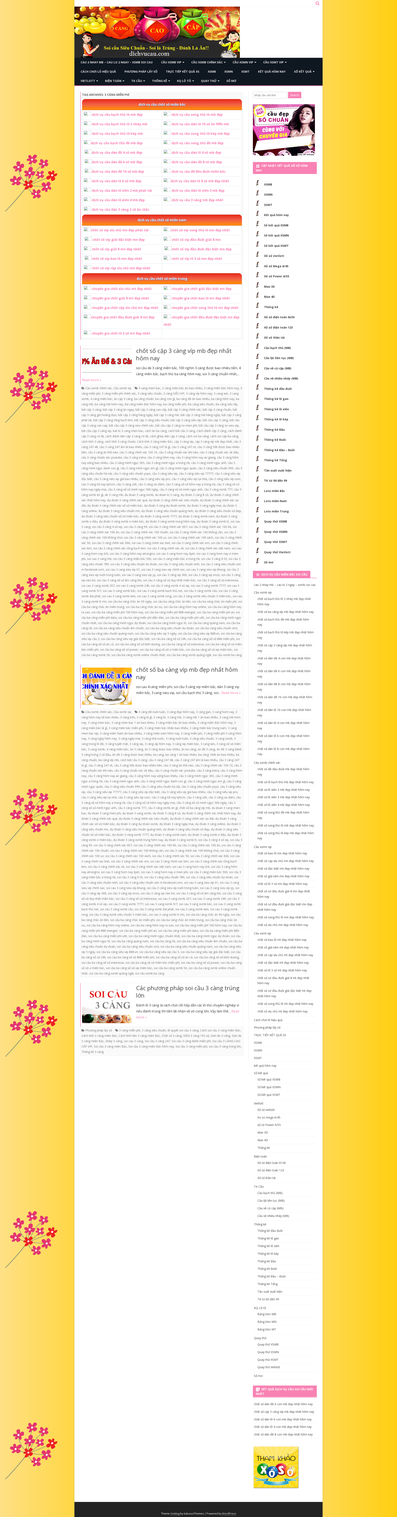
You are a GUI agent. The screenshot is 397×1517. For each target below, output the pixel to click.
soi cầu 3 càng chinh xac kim (169, 861)
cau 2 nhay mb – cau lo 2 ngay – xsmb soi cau (117, 62)
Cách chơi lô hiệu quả (98, 71)
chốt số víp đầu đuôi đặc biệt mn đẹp (202, 249)
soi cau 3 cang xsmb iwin (118, 596)
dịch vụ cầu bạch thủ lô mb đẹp (117, 114)
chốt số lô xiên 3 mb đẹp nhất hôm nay (283, 797)
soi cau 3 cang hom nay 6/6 (190, 867)
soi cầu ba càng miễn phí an (215, 612)
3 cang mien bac (149, 388)
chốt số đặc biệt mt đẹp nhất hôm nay (283, 963)
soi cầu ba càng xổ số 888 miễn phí (211, 639)
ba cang (158, 755)
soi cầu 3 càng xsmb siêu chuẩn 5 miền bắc (202, 596)
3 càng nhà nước (153, 738)
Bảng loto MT (266, 1329)
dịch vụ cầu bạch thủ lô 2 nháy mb (119, 124)
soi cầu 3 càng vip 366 (172, 575)
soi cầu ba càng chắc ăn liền (172, 601)
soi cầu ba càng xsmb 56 (170, 968)
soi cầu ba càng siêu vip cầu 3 (159, 952)
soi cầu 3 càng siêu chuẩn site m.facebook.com (150, 882)
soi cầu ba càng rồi (162, 941)
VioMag (174, 1513)
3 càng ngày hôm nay (102, 738)
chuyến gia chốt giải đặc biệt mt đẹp (202, 288)
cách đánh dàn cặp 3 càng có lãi (126, 436)
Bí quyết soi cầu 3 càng (182, 1030)
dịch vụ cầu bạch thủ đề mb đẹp (117, 143)
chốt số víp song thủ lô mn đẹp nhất (200, 230)
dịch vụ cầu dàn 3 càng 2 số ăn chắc (120, 209)
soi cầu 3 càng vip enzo (204, 575)
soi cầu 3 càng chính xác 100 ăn (199, 845)
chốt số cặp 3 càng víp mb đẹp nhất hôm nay (184, 354)
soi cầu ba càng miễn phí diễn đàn (141, 618)
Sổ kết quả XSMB (276, 225)
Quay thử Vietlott (277, 552)
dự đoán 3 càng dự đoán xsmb (164, 505)
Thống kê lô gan (276, 399)
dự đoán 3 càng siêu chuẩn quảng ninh (167, 511)
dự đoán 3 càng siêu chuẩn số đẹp (218, 511)
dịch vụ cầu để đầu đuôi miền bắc (199, 171)
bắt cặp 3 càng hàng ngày (135, 415)
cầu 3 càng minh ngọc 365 (126, 463)
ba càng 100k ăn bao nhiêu (216, 755)
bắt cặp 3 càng (91, 409)
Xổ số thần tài (274, 337)
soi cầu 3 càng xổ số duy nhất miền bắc (169, 580)
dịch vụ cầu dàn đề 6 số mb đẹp (117, 162)
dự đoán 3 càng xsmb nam (196, 516)
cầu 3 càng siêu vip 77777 (196, 473)
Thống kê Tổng (275, 460)
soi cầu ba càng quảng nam (206, 623)
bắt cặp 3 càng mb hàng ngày (200, 415)
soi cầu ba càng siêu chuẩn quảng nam (107, 633)
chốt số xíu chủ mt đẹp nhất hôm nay (282, 1011)
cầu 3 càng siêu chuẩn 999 (215, 468)
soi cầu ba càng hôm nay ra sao (152, 925)
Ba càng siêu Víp (226, 404)
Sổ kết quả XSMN (276, 235)
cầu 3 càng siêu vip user (224, 479)
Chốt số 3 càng (172, 1036)
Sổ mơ (231, 81)
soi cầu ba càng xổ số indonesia (182, 644)
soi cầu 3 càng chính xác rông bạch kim (119, 548)
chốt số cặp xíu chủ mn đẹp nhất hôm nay (285, 861)
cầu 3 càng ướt (127, 484)
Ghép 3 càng (113, 1041)
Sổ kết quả (303, 71)
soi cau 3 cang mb (99, 559)
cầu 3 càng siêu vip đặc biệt (141, 792)
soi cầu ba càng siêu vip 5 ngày (155, 633)
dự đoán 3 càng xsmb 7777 (158, 516)
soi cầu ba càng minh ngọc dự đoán (122, 623)
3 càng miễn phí (191, 733)
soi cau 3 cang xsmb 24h (132, 586)
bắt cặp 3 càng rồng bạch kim (113, 420)
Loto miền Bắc (274, 491)
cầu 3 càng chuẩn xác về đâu (219, 452)
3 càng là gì (144, 717)
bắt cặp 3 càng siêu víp (186, 420)
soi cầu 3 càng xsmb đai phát (154, 909)
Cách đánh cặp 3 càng (211, 431)
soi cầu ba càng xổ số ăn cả (174, 957)
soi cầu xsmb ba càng (227, 655)
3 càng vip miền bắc (185, 744)
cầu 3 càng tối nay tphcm (98, 484)
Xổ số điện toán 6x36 (279, 317)
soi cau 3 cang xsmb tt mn (166, 914)
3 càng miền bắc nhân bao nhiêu (166, 728)
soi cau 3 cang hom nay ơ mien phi (164, 872)
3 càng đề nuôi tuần (152, 712)
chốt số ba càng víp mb (194, 808)
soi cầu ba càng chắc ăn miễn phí (214, 601)
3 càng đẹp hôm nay (180, 712)
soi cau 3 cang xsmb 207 (98, 586)
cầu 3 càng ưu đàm (151, 484)
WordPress (229, 1513)
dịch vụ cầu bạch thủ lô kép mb (117, 133)
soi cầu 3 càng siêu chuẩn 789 (164, 877)
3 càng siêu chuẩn (150, 393)
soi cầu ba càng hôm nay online (185, 607)
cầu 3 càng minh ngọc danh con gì (163, 781)
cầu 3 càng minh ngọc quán (178, 468)
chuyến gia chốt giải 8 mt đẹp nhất (120, 298)
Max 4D (269, 297)
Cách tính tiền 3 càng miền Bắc (139, 1036)
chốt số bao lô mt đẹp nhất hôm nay (281, 940)
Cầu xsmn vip (243, 62)
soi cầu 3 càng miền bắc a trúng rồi (176, 559)
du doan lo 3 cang (167, 495)
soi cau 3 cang (133, 1041)
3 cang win (221, 393)
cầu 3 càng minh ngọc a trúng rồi (168, 463)
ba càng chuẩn (144, 399)
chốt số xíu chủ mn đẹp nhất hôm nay (282, 925)
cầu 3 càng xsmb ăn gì (163, 808)
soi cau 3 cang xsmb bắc (119, 591)
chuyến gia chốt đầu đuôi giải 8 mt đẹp (123, 317)
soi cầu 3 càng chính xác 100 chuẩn (144, 532)
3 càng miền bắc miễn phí (126, 728)
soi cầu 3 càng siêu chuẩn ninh (179, 564)
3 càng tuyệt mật (116, 744)
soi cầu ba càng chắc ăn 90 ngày (130, 601)
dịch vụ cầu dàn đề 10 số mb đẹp (118, 171)
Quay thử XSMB (275, 521)
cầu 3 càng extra (135, 457)
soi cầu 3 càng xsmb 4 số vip (170, 586)
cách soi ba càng (197, 436)
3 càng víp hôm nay (199, 393)
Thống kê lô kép (276, 419)
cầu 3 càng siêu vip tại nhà (189, 479)
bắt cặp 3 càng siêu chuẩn (151, 420)
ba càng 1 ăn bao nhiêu (181, 755)
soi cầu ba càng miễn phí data (178, 931)
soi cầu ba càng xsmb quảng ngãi (189, 655)
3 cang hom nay (223, 712)
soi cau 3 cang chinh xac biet (151, 543)
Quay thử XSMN (275, 532)
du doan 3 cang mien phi (104, 813)
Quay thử (208, 81)
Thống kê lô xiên (276, 409)
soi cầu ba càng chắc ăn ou (144, 607)
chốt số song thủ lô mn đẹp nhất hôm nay (285, 917)
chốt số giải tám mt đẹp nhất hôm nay (283, 947)
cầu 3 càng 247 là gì (157, 447)
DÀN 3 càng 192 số (196, 1036)
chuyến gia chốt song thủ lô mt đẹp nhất (205, 307)
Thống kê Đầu (274, 430)
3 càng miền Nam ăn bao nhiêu (121, 733)
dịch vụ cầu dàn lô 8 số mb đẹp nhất (200, 181)
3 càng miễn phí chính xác (119, 393)
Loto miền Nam (275, 501)
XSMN (228, 71)
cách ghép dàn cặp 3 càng (167, 436)
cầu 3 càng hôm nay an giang (195, 457)
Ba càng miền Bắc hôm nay (143, 404)
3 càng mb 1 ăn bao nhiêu (200, 717)
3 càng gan (203, 712)
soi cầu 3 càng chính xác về (165, 548)
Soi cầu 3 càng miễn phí (191, 1046)
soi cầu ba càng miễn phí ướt (184, 618)
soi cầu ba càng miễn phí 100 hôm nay (117, 612)
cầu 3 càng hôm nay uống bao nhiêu (153, 776)
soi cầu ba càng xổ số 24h (168, 639)
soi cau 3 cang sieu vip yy (138, 575)
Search (294, 95)
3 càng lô (159, 717)
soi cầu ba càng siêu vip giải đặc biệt (125, 639)
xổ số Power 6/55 (269, 1125)
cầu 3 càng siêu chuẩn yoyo (132, 473)
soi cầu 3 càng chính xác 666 (111, 543)
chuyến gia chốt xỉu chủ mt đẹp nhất (122, 288)
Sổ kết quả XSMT (276, 246)
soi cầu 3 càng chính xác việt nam (207, 548)
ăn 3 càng (136, 749)
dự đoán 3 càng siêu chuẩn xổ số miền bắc (110, 516)
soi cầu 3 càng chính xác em (190, 543)
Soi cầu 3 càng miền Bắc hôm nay (151, 1046)
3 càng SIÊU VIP (173, 393)
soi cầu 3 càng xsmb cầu (200, 591)
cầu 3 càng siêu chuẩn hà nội (160, 787)
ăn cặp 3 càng (123, 399)
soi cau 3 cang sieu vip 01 (123, 569)
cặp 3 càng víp (183, 441)
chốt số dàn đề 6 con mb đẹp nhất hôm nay (283, 1404)
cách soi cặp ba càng (224, 436)
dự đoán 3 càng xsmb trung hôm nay (170, 521)
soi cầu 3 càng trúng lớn (225, 1046)
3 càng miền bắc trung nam (208, 728)
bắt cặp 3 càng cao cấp (150, 409)
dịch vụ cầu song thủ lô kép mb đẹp (201, 133)
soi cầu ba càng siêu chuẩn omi (216, 628)
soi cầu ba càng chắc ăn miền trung (179, 920)
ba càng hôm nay (222, 399)
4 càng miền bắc (101, 399)
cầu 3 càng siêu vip (164, 473)
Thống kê (159, 81)
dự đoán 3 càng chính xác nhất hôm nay (209, 813)
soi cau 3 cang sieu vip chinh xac (163, 569)
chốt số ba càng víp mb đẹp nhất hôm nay (187, 673)
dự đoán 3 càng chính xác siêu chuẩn (173, 500)
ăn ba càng (188, 749)
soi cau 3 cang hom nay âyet (175, 554)
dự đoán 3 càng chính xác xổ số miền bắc (114, 505)
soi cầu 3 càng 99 (135, 527)
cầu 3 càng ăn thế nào (103, 452)
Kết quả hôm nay (276, 215)
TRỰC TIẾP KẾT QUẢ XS (182, 71)
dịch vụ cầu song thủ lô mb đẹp (197, 114)
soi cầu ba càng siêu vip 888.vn (198, 633)
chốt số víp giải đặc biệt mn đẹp (119, 239)
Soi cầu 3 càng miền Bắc (110, 1046)
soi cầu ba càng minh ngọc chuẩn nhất (154, 936)
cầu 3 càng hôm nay (161, 457)
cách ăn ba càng (156, 431)
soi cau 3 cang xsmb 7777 (208, 586)
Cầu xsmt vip (273, 62)
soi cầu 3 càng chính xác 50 (170, 856)
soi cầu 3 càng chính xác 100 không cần (196, 532)
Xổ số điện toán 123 (278, 327)
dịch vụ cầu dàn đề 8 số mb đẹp (197, 162)
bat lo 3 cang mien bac (128, 431)
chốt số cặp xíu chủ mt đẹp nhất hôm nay (285, 955)
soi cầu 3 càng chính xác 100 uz (145, 537)
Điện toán (113, 81)
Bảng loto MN (266, 1322)
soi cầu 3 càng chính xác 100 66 (210, 527)
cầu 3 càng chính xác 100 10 (138, 452)
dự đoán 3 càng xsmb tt (213, 521)
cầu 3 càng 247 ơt (184, 447)
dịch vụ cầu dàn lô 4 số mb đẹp (196, 152)
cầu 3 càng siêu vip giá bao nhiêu (116, 479)
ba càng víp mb (108, 760)
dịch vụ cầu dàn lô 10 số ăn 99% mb (200, 124)
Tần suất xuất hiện (278, 470)
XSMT (245, 71)
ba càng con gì (165, 399)
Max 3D (269, 287)
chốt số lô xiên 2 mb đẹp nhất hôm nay (283, 790)
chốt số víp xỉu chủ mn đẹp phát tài (120, 230)
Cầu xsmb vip (171, 62)
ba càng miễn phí (174, 404)
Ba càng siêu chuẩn (201, 404)
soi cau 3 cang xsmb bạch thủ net (159, 591)
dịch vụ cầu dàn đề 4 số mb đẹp (117, 152)
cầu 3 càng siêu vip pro (155, 479)
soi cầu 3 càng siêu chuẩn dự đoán (133, 564)
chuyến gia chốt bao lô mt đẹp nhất (201, 298)
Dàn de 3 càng (220, 1036)
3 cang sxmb (223, 738)
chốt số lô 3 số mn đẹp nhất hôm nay (282, 884)
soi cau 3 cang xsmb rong (154, 596)
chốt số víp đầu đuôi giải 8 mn (196, 239)
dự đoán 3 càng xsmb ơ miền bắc (121, 521)
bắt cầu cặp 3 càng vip (96, 431)
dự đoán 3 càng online (210, 824)
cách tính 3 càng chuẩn (120, 441)
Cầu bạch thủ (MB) (277, 348)
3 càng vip (136, 744)
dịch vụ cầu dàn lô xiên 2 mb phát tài (122, 190)
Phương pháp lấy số (140, 71)
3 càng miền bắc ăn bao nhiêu (182, 388)
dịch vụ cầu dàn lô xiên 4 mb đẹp (118, 200)
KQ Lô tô (184, 81)
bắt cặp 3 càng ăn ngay (118, 409)
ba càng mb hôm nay (109, 404)
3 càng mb (174, 717)
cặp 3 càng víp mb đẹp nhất (213, 441)
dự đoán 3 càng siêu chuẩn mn (119, 511)
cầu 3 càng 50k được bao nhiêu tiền (138, 765)
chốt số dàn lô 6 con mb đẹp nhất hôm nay (283, 1419)
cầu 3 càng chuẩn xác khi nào (178, 452)
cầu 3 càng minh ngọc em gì (139, 468)
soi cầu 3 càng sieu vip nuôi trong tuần (172, 888)
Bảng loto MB (266, 1314)
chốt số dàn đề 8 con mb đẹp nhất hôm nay (283, 1434)
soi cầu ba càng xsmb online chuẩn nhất (138, 655)
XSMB (212, 71)
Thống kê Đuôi (275, 440)
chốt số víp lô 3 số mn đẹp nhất (197, 258)
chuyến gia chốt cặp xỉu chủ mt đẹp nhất (125, 307)
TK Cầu (136, 81)
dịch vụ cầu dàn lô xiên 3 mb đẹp (198, 190)
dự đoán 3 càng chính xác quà (127, 500)
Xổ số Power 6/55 (276, 276)
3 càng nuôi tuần (177, 738)
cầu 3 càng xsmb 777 (218, 489)
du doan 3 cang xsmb (139, 495)
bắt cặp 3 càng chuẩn (217, 409)
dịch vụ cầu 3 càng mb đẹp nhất (197, 200)
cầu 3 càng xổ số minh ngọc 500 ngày (133, 489)
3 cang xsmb (96, 749)
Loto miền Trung (276, 511)
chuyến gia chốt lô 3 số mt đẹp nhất (121, 333)
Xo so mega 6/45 (268, 1117)
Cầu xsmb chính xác (207, 62)
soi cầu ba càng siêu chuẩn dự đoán (169, 628)
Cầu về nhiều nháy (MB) (281, 378)
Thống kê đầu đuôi (278, 389)
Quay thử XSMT (275, 542)
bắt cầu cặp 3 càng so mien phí (176, 425)
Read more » (91, 380)
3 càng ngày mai (129, 738)
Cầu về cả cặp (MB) (277, 368)
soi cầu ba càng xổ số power (119, 649)
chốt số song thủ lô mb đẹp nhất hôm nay (285, 825)
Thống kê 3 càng (92, 1052)
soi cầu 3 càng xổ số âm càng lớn (119, 580)
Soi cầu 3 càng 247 (157, 1041)
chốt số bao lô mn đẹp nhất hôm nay (282, 853)
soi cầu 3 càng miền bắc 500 (132, 559)
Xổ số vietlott (274, 256)
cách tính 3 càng (92, 441)
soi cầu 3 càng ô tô (214, 559)
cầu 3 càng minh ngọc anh (208, 463)
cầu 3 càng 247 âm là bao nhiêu (120, 447)
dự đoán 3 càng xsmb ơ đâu (207, 835)
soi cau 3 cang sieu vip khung (205, 569)
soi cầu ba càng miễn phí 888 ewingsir (170, 612)
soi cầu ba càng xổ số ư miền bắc (162, 649)
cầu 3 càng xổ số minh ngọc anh (181, 489)
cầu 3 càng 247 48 (161, 760)
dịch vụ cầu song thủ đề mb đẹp (198, 143)
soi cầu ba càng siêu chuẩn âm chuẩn (119, 628)
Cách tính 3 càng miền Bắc (155, 441)
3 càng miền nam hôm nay (161, 733)
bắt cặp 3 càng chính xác (184, 409)
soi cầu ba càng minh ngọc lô (166, 623)
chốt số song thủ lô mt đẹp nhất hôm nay (285, 1004)
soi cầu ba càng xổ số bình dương (137, 644)
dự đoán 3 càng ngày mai (204, 505)
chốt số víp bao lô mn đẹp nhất (117, 258)
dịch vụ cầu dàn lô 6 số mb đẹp (116, 181)
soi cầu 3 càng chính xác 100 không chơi (192, 850)
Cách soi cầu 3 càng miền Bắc (220, 1030)
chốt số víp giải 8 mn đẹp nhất (116, 249)
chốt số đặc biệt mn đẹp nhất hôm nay (283, 868)
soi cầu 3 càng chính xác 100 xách (190, 537)
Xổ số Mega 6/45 (276, 266)
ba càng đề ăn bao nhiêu (192, 399)
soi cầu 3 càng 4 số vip (107, 527)
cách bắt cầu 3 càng (181, 431)
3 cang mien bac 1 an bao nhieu (132, 723)
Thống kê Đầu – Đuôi (279, 450)
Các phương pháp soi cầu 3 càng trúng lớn (187, 991)
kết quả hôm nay (272, 71)
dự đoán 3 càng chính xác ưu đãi (192, 819)
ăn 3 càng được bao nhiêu (162, 749)
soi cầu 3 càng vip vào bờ (158, 893)
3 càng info (127, 717)
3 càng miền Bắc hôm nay (221, 388)
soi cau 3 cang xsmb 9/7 (161, 904)
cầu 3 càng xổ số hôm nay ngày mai (151, 803)
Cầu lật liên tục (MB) (279, 358)
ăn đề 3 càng (206, 749)
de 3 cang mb (114, 495)
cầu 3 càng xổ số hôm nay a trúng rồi (190, 484)
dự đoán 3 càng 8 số (194, 495)
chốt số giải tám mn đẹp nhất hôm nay (283, 876)
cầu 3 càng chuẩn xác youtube (101, 457)
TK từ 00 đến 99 (275, 480)
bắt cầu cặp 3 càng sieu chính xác (131, 425)
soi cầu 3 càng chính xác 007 (168, 527)
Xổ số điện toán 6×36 (271, 1163)
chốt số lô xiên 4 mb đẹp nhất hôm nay (283, 805)
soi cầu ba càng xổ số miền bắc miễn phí (152, 963)
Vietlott (88, 81)
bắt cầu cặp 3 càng (215, 420)
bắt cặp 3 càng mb (166, 415)
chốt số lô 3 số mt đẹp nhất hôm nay (282, 970)
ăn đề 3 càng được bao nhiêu (132, 755)
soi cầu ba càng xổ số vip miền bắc (209, 649)
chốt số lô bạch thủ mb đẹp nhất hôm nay (285, 782)
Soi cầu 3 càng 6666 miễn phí (191, 1041)
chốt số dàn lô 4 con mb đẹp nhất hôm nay (283, 1427)
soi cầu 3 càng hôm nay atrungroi (132, 554)
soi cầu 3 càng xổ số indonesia (217, 580)
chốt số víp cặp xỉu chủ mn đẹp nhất (121, 268)
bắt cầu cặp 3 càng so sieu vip (218, 425)
